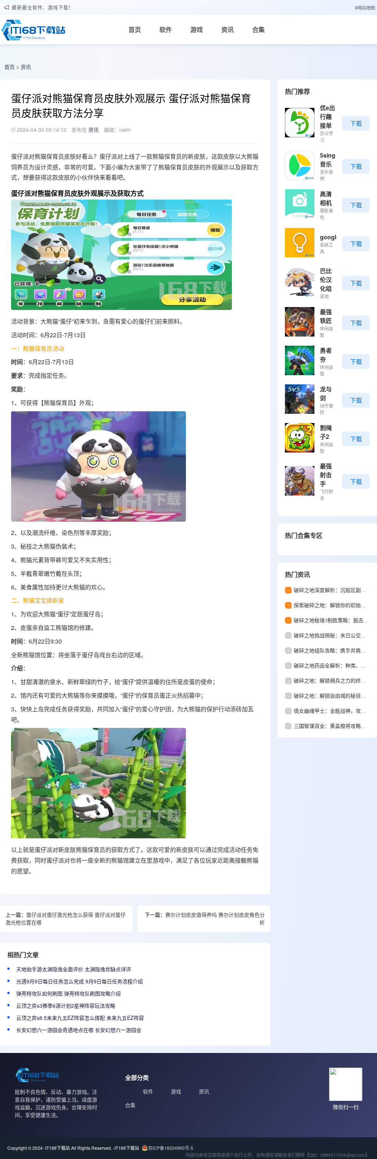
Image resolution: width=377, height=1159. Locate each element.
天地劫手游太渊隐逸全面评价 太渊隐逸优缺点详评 (73, 969)
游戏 (196, 29)
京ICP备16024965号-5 (170, 1148)
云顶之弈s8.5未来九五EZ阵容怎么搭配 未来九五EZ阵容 (80, 1017)
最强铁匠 (326, 316)
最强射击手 (326, 475)
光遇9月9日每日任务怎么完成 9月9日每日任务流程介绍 (79, 981)
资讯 (227, 29)
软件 (165, 29)
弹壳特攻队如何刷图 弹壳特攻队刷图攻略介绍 (68, 993)
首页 (134, 29)
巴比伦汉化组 (326, 280)
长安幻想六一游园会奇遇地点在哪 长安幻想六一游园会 (78, 1029)
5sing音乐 (327, 159)
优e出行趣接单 (327, 116)
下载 (356, 123)
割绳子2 (326, 432)
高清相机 (326, 198)
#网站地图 (365, 7)
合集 (258, 29)
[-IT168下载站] (33, 32)
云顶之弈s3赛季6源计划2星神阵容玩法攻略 (65, 1005)
